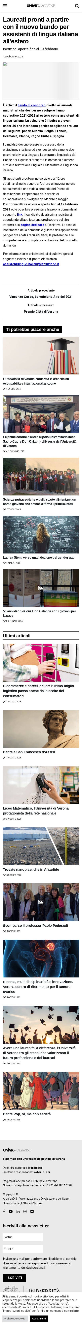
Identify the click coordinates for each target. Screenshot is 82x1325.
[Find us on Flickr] (31, 1211)
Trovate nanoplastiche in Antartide (31, 870)
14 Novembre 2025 (14, 451)
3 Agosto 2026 (12, 1120)
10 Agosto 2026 (13, 875)
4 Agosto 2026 (12, 1063)
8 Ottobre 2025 (13, 509)
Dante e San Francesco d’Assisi (29, 752)
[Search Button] (77, 6)
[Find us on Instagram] (24, 1211)
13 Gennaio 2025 (14, 621)
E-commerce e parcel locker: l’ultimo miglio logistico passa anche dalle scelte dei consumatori (38, 691)
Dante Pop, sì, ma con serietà (27, 1114)
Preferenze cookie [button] (14, 1318)
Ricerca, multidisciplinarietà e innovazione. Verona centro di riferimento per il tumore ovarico (38, 987)
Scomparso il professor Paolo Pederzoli (35, 926)
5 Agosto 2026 (12, 997)
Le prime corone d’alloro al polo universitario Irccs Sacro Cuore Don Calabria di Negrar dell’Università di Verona (39, 441)
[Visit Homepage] (41, 6)
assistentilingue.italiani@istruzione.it (31, 264)
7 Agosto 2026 (12, 931)
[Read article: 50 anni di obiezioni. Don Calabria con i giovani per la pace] (41, 588)
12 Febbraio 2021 (13, 56)
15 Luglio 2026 (13, 389)
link (19, 214)
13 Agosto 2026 (13, 819)
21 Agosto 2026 (13, 702)
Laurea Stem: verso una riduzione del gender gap (38, 557)
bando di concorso (32, 105)
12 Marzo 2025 (12, 563)
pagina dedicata (32, 225)
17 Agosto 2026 (13, 758)
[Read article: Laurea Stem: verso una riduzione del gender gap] (41, 534)
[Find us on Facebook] (4, 1211)
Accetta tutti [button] (39, 1318)
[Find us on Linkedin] (18, 1211)
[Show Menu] (5, 6)
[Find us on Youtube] (11, 1211)
